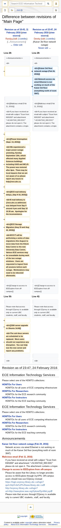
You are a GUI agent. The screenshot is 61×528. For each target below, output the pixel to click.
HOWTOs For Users (12, 384)
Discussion (12, 10)
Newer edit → (44, 48)
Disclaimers (53, 524)
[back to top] (30, 507)
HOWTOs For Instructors (14, 398)
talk (15, 39)
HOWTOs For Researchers (15, 391)
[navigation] (5, 3)
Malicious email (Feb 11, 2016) (17, 457)
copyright (28, 522)
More (19, 10)
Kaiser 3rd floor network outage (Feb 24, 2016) (25, 444)
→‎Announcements (16, 42)
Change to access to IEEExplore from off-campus (27, 469)
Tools (56, 10)
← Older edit (16, 45)
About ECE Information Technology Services (28, 524)
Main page (5, 10)
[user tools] (56, 3)
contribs (23, 39)
